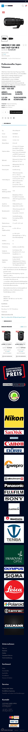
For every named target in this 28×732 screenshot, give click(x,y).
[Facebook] (26, 1)
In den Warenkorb (17, 112)
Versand (4, 54)
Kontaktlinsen (5, 675)
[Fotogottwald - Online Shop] (8, 5)
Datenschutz (22, 730)
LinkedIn (8, 118)
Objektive (13, 105)
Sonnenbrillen (5, 670)
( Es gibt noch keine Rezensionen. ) (14, 58)
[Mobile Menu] (2, 6)
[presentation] (3, 23)
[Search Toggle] (23, 6)
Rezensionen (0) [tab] (7, 321)
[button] (20, 327)
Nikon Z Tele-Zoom (9, 107)
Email (14, 118)
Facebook (2, 118)
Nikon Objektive (8, 105)
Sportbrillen (5, 673)
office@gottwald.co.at (7, 710)
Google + (11, 118)
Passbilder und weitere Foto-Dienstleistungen (13, 693)
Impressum (16, 730)
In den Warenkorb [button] (8, 356)
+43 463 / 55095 (7, 709)
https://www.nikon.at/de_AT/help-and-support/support (13, 317)
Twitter (5, 118)
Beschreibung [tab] (7, 123)
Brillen (3, 668)
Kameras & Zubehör (7, 678)
